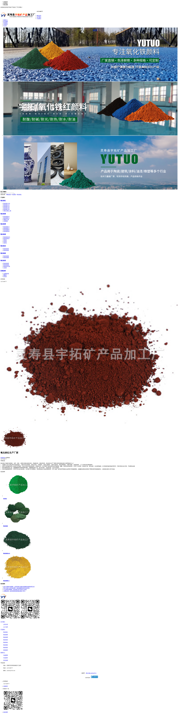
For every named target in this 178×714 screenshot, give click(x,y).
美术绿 (5, 241)
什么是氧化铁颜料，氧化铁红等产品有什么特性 (15, 589)
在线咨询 (3, 457)
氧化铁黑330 (6, 216)
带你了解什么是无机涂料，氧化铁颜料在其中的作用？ (16, 588)
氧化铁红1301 (6, 203)
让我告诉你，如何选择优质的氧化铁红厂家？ (14, 591)
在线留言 (5, 1)
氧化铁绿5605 (6, 237)
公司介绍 (5, 624)
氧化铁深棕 (6, 256)
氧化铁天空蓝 (6, 266)
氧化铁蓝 (3, 260)
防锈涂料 (3, 270)
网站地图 (5, 4)
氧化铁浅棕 (6, 257)
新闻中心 (3, 652)
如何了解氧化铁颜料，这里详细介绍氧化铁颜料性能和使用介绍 (18, 586)
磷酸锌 (5, 275)
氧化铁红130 (6, 206)
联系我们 (5, 3)
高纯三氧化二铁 (7, 210)
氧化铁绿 (3, 234)
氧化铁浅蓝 (6, 264)
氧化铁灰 (3, 246)
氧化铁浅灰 (6, 250)
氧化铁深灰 (6, 248)
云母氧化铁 (6, 273)
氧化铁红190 (6, 209)
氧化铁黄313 (6, 228)
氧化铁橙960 (6, 231)
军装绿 (5, 240)
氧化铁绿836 (6, 238)
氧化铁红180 (6, 207)
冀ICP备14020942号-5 (91, 673)
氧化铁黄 (3, 224)
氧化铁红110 (6, 204)
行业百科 (5, 657)
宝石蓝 (5, 267)
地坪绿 (5, 242)
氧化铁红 (19, 194)
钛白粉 (5, 276)
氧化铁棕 (3, 253)
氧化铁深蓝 (6, 263)
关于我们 (3, 621)
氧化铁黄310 (6, 226)
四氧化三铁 (6, 219)
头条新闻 (5, 655)
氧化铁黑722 (6, 218)
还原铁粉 (5, 221)
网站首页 (8, 194)
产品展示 (14, 194)
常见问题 (5, 660)
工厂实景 (5, 627)
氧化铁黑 (3, 213)
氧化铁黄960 (6, 229)
